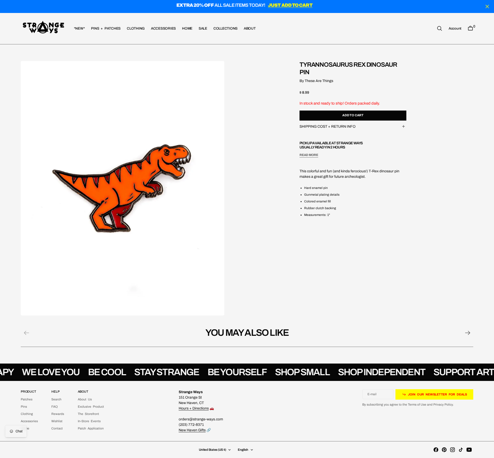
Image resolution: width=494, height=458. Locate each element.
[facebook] (436, 450)
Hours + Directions (194, 408)
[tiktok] (461, 450)
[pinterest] (444, 450)
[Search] (439, 28)
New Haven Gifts (192, 430)
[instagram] (452, 450)
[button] (455, 28)
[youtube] (469, 450)
